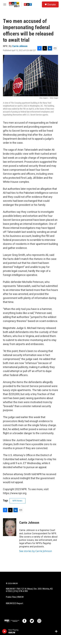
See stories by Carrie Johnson (35, 551)
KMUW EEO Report (14, 603)
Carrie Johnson (19, 46)
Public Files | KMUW (15, 597)
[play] (4, 631)
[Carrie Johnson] (9, 527)
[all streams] (57, 631)
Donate (51, 4)
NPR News (17, 501)
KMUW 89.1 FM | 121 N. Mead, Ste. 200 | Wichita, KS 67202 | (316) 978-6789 (29, 590)
